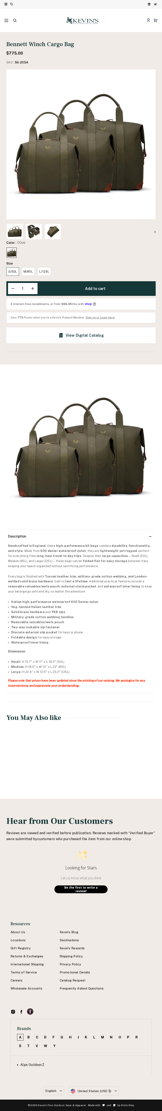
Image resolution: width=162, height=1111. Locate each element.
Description (17, 536)
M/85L (28, 271)
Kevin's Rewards (72, 948)
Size (9, 263)
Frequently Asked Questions (82, 988)
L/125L (44, 271)
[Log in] (148, 20)
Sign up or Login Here (100, 317)
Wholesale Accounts (26, 988)
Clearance (12, 4)
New (6, 4)
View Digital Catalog (85, 335)
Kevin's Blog (69, 932)
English (51, 1091)
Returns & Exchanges (27, 956)
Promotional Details (75, 972)
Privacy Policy (70, 964)
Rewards (149, 4)
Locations (18, 940)
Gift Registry (21, 948)
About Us (18, 932)
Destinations (69, 940)
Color (16, 243)
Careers (17, 980)
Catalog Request (73, 980)
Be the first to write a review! (81, 889)
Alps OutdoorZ (32, 1065)
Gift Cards (156, 4)
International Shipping (27, 964)
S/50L (12, 271)
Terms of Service (24, 972)
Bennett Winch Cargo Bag (19, 764)
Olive (11, 252)
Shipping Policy (71, 956)
